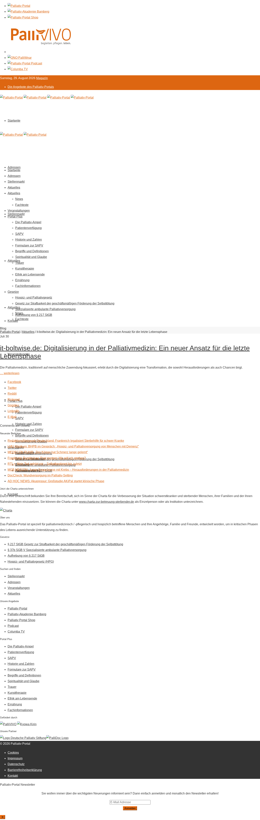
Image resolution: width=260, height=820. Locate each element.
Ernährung (22, 280)
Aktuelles (14, 260)
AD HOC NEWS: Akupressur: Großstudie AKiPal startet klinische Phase (56, 481)
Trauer (19, 262)
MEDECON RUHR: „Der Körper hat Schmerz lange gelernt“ (48, 452)
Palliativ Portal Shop (21, 620)
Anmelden (130, 808)
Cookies (13, 752)
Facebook (14, 382)
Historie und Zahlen (28, 239)
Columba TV (16, 631)
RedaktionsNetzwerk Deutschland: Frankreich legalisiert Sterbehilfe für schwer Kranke (66, 440)
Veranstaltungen (19, 210)
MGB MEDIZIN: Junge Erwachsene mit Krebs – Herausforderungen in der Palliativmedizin (68, 469)
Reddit (12, 393)
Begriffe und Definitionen (32, 435)
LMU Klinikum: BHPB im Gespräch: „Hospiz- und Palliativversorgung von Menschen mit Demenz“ (73, 446)
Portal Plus (15, 216)
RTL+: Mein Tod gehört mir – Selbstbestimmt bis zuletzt (45, 463)
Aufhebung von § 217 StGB (33, 314)
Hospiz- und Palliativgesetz (33, 297)
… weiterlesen (9, 373)
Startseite (14, 120)
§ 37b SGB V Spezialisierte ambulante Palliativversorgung (47, 550)
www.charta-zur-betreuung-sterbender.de (106, 501)
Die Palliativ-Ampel (28, 406)
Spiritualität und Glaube (31, 257)
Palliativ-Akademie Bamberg (27, 614)
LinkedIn (13, 411)
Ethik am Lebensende (30, 274)
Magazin (42, 78)
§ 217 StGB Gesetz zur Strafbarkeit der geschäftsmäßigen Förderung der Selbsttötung (65, 544)
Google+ (13, 405)
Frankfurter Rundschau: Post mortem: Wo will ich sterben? (47, 458)
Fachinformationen (28, 286)
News (19, 199)
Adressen (14, 175)
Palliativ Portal (17, 608)
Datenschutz (16, 764)
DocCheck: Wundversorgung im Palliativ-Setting (40, 475)
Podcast (13, 625)
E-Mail (12, 416)
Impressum (15, 758)
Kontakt (13, 320)
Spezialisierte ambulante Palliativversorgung (45, 309)
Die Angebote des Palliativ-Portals (31, 86)
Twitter (12, 388)
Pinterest (14, 399)
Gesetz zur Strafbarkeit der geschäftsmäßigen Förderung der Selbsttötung (64, 303)
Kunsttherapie (24, 268)
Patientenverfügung (28, 412)
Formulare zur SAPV (29, 429)
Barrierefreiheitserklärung (25, 770)
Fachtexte (22, 319)
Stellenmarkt (16, 214)
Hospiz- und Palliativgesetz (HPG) (31, 561)
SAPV (19, 418)
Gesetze (13, 291)
